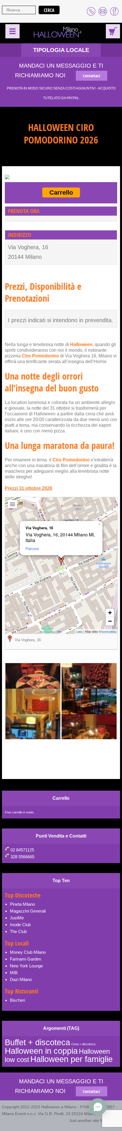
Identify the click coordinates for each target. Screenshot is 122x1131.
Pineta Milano (22, 904)
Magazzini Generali (28, 911)
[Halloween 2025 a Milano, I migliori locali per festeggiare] (58, 32)
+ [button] (110, 612)
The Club (18, 931)
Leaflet (79, 631)
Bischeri (17, 1000)
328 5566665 (22, 856)
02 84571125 (22, 849)
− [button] (110, 621)
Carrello (61, 192)
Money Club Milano (28, 952)
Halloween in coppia (41, 1050)
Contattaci (91, 76)
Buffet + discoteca (37, 1042)
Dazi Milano (21, 979)
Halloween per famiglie (71, 1059)
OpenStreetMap (108, 631)
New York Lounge (26, 965)
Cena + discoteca (83, 1044)
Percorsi (32, 548)
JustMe (17, 917)
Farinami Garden (25, 959)
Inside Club (20, 924)
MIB (14, 972)
